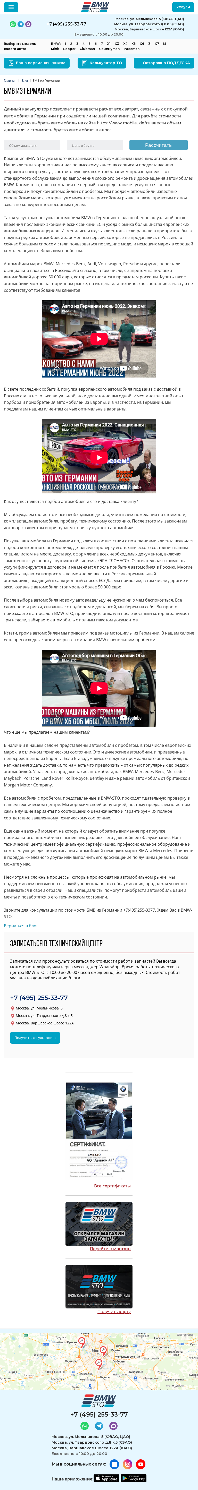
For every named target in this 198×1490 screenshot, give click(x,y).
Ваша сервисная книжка (40, 63)
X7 (157, 44)
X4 (125, 44)
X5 (133, 44)
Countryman (109, 49)
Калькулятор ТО (106, 63)
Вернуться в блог (21, 926)
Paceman (131, 49)
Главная (10, 80)
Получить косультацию (35, 1037)
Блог (25, 80)
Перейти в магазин (110, 1249)
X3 (117, 44)
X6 (142, 44)
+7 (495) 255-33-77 (39, 997)
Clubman (87, 49)
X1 (109, 44)
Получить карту (114, 1311)
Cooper (69, 49)
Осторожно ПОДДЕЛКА (166, 63)
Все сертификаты (112, 1186)
